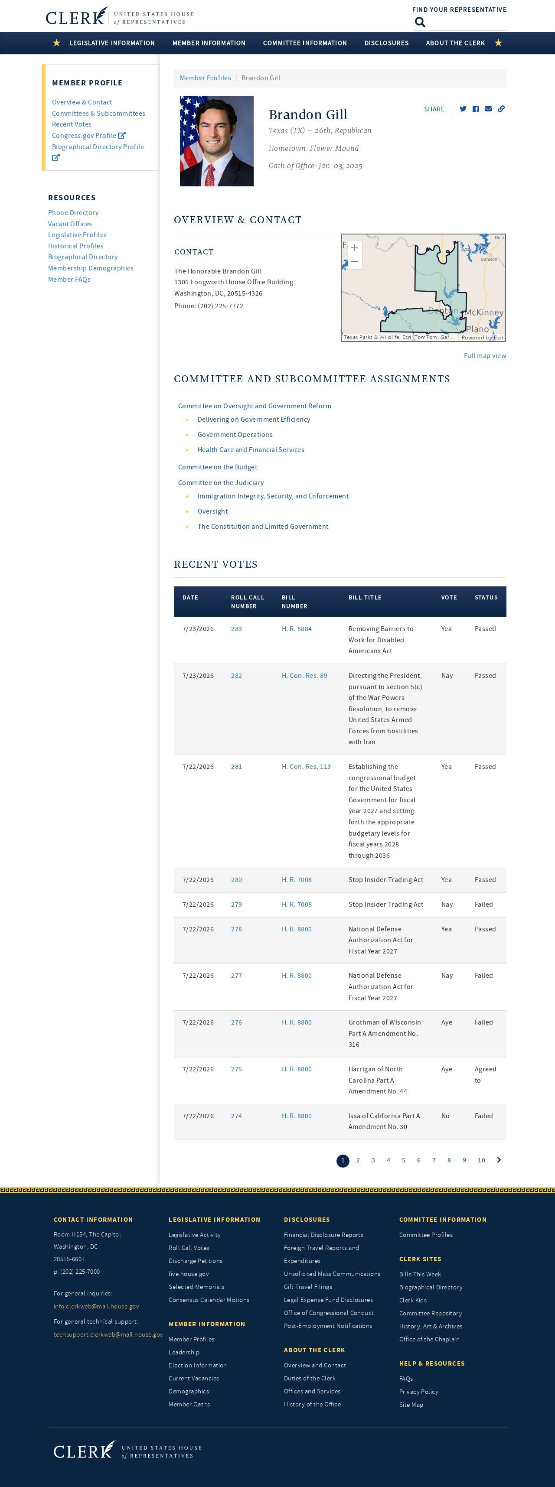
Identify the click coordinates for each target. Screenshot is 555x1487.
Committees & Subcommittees (98, 113)
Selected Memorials (196, 1287)
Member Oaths (189, 1404)
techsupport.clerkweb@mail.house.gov (105, 1335)
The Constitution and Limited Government (263, 526)
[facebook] (475, 109)
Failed (484, 904)
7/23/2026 (198, 629)
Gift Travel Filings (308, 1287)
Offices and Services (312, 1391)
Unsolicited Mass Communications (332, 1274)
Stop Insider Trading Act (386, 879)
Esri (498, 338)
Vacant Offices (70, 224)
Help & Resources (432, 1363)
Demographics (189, 1391)
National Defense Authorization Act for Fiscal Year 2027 (381, 940)
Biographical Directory (83, 257)
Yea (446, 629)
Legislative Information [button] (112, 43)
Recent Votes (72, 124)
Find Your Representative (459, 9)
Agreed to (486, 1075)
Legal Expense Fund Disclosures (328, 1300)
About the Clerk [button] (455, 43)
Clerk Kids (413, 1300)
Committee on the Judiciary (221, 482)
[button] (355, 248)
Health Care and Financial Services (251, 450)
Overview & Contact (82, 102)
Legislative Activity (195, 1235)
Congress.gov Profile (85, 135)
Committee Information (443, 1219)
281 (236, 766)
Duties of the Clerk (310, 1378)
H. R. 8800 (297, 929)
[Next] (499, 1160)
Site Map (411, 1405)
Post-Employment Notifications (328, 1326)
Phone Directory (73, 212)
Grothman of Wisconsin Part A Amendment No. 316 (385, 1033)
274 (236, 1116)
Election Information (198, 1365)
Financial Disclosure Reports (323, 1235)
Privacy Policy (419, 1392)
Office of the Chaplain (429, 1339)
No (445, 1116)
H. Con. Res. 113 (306, 766)
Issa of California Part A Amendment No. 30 (385, 1122)
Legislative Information (215, 1219)
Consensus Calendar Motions (209, 1300)
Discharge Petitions (195, 1261)
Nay (447, 675)
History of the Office (312, 1404)
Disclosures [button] (387, 43)
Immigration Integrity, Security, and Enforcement (273, 496)
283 (236, 629)
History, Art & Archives (431, 1326)
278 (236, 929)
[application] (424, 287)
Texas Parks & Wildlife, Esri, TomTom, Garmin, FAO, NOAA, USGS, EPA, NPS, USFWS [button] (402, 337)
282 (236, 675)
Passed (485, 629)
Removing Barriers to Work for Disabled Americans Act (381, 640)
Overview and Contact (315, 1365)
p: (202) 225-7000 (77, 1272)
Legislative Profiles (77, 235)
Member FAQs (69, 279)
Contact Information (94, 1219)
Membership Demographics (91, 268)
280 (236, 879)
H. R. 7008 (297, 879)
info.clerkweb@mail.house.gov (96, 1306)
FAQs (406, 1379)
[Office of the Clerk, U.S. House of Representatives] (127, 1449)
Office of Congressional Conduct (329, 1313)
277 (236, 975)
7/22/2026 (198, 766)
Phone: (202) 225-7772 (208, 306)
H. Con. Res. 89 (304, 675)
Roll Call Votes (189, 1248)
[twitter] (463, 109)
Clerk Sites (420, 1259)
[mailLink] (488, 109)
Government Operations (235, 434)
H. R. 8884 (297, 629)
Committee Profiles (426, 1235)
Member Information (207, 1324)
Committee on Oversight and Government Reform (254, 406)
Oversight (213, 511)
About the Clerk (314, 1350)
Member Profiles (205, 78)
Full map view (485, 355)
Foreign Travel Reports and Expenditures (321, 1254)
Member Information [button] (209, 43)
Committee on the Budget (217, 467)
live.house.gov (189, 1274)
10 (481, 1160)
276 (236, 1022)
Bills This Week (420, 1274)
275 (236, 1069)
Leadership (184, 1352)
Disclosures (307, 1219)
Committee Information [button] (305, 43)
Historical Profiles (76, 246)
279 (236, 904)
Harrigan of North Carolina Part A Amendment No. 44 (378, 1080)
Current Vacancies (194, 1378)
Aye (446, 1022)
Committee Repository (431, 1313)
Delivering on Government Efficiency (254, 419)
